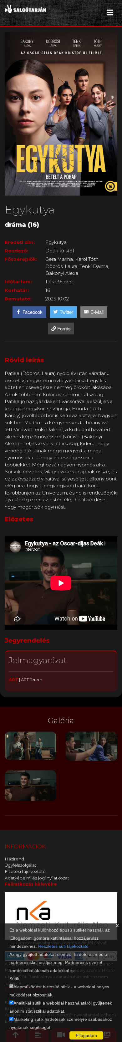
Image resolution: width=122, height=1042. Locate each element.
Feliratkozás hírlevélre (31, 884)
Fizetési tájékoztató (25, 871)
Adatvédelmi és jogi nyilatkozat (37, 877)
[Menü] (110, 12)
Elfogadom (86, 1035)
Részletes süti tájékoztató (63, 946)
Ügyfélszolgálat (20, 865)
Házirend (14, 858)
